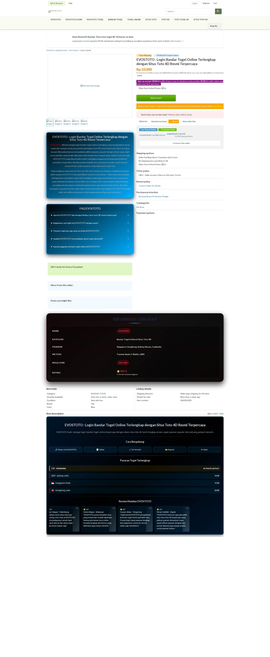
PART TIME (218, 414)
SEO (209, 414)
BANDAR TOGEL (115, 19)
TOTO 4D (165, 19)
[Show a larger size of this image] (50, 122)
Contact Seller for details (150, 186)
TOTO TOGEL (73, 50)
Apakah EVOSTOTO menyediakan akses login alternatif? (78, 239)
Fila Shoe (140, 207)
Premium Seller (168, 129)
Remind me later (159, 121)
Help (70, 3)
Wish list (143, 121)
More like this (189, 121)
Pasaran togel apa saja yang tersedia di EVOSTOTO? (76, 231)
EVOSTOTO (56, 19)
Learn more (217, 106)
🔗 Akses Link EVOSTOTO (65, 449)
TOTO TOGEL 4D (181, 19)
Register (206, 3)
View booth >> (177, 41)
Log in (194, 3)
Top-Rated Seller (148, 129)
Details (174, 157)
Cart (215, 3)
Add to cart (156, 98)
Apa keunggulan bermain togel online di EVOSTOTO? (76, 246)
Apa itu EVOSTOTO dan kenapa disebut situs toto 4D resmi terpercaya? (85, 215)
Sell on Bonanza (56, 3)
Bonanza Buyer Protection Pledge (153, 196)
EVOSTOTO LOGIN (74, 19)
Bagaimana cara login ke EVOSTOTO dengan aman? (75, 223)
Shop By (213, 26)
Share (174, 121)
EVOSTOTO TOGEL (95, 19)
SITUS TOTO (151, 19)
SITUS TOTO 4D (201, 19)
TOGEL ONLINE (134, 19)
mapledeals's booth (80, 41)
